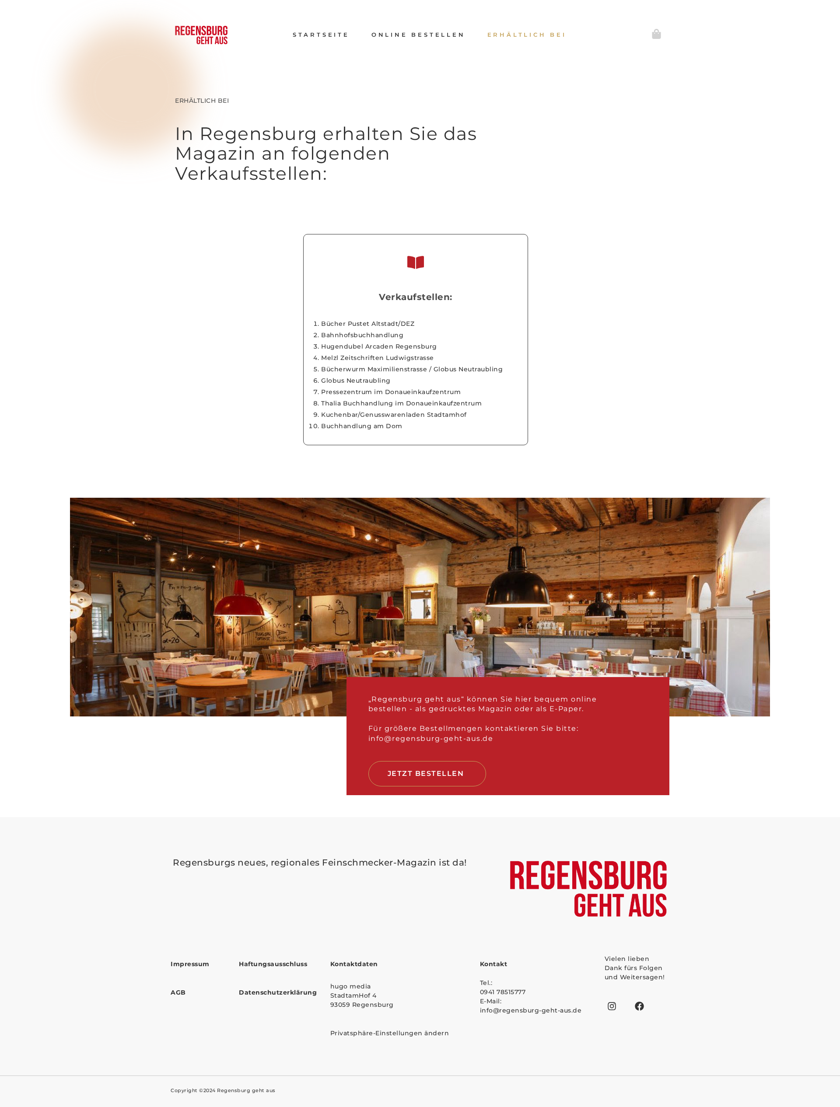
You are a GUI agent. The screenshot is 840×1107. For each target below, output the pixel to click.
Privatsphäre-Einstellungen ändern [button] (389, 1033)
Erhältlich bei (527, 34)
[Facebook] (639, 1006)
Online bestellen (418, 34)
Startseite (321, 34)
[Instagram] (612, 1006)
